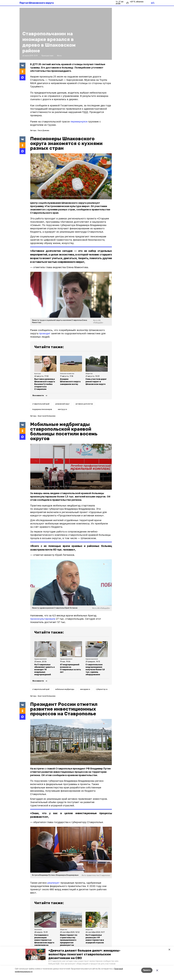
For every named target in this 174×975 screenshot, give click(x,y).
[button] (35, 954)
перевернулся (78, 121)
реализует (53, 882)
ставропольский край (40, 404)
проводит (44, 333)
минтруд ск (62, 409)
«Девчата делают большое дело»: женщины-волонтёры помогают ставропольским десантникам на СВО (84, 954)
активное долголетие (84, 404)
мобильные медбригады (64, 689)
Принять (147, 970)
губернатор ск (101, 689)
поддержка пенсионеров (42, 409)
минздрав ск (85, 689)
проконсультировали (42, 618)
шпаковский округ (62, 404)
